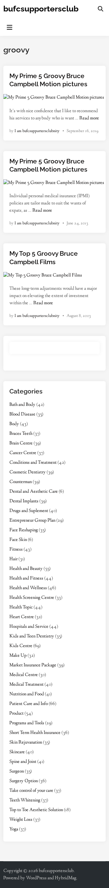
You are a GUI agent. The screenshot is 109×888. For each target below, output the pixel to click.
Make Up (18, 656)
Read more (89, 118)
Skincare (17, 752)
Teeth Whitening (24, 800)
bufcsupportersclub (40, 8)
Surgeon (16, 771)
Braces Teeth (20, 434)
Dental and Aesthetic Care (33, 491)
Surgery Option (23, 781)
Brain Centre (21, 443)
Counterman (20, 482)
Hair (13, 559)
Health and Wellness (28, 588)
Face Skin (18, 540)
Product (16, 713)
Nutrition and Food (26, 694)
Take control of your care (31, 791)
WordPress (36, 878)
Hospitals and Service (28, 627)
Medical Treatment (26, 684)
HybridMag (65, 878)
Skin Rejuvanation (25, 742)
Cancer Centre (22, 453)
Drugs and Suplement (28, 511)
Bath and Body (22, 405)
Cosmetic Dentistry (27, 472)
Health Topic (21, 607)
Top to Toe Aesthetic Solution (36, 810)
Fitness (16, 549)
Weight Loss (20, 820)
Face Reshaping (23, 530)
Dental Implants (23, 501)
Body (14, 424)
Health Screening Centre (31, 598)
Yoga (13, 829)
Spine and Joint (22, 762)
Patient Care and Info (28, 704)
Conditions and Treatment (33, 463)
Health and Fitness (26, 578)
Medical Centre (23, 675)
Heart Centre (21, 617)
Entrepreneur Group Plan (32, 520)
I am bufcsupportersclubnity (37, 131)
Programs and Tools (26, 723)
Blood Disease (22, 414)
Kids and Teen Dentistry (31, 636)
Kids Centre (20, 646)
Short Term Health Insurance (35, 733)
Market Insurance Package (32, 665)
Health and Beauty (26, 569)
